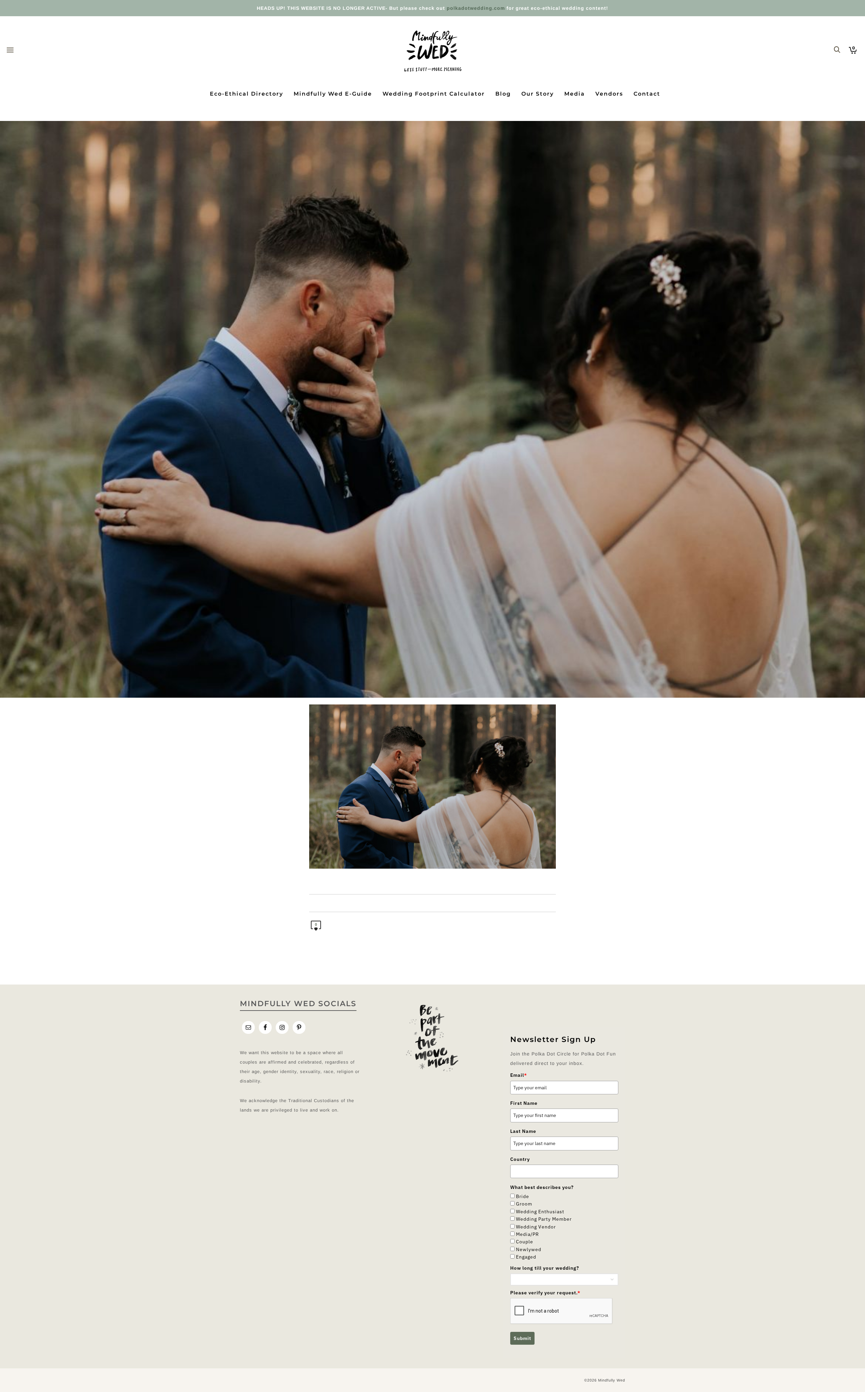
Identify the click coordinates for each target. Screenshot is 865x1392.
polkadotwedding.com (476, 8)
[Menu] (10, 50)
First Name (524, 1103)
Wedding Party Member (544, 1219)
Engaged (526, 1257)
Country (520, 1159)
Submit (522, 1338)
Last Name (523, 1131)
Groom (524, 1204)
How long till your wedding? (544, 1268)
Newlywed (528, 1249)
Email (518, 1075)
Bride (522, 1196)
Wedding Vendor (536, 1227)
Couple (524, 1242)
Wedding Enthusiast (540, 1212)
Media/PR (527, 1234)
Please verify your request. (545, 1293)
